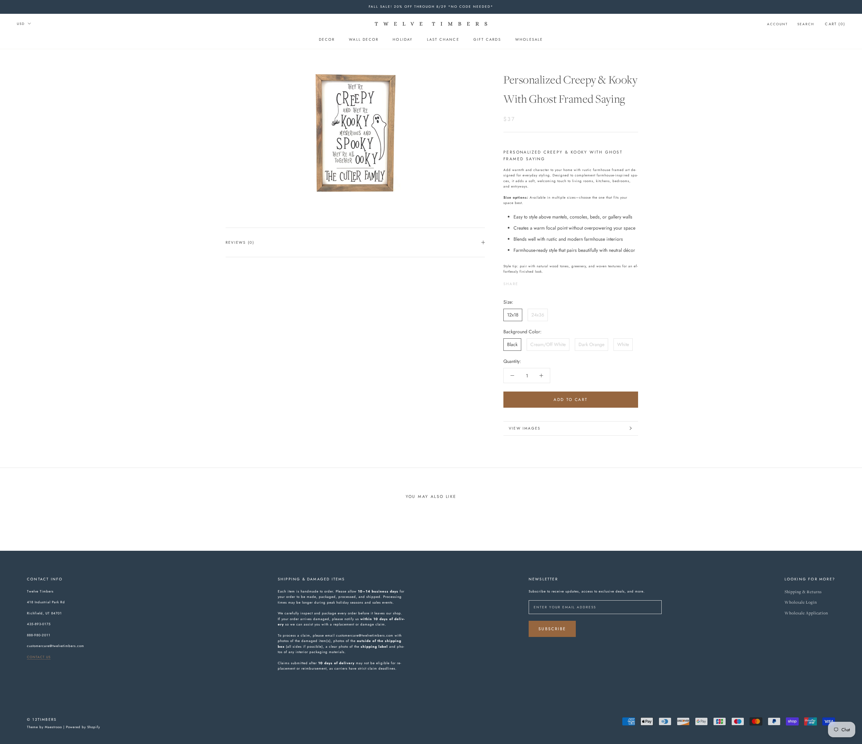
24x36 (537, 314)
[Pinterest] (542, 282)
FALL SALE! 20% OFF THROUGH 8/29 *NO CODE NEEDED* (431, 6)
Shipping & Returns (803, 592)
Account (777, 24)
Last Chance (443, 39)
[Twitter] (533, 282)
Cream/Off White (548, 344)
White (623, 344)
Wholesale (529, 39)
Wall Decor (363, 39)
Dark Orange (591, 344)
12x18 (513, 314)
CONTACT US (39, 657)
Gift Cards (487, 39)
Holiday (402, 39)
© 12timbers (42, 719)
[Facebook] (525, 282)
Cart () (835, 24)
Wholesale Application (806, 613)
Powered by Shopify (83, 727)
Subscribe (552, 629)
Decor (327, 39)
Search (805, 24)
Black (512, 344)
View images (524, 428)
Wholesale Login (801, 602)
